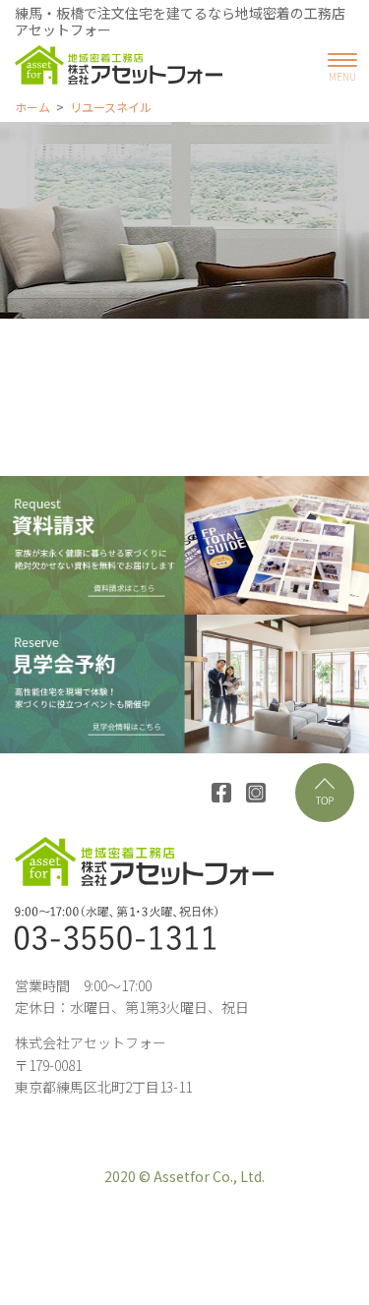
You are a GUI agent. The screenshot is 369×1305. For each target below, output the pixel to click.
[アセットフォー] (118, 65)
